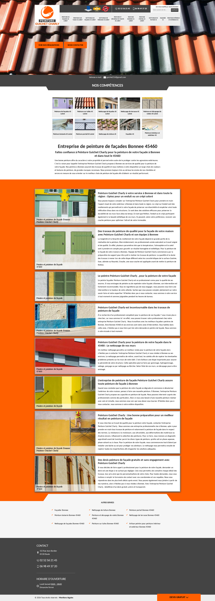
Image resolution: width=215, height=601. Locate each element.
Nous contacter (75, 45)
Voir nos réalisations (48, 45)
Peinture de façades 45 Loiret (66, 19)
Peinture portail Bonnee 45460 (141, 510)
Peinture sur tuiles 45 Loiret (77, 19)
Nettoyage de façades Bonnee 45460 (69, 524)
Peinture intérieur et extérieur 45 (173, 19)
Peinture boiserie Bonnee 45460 (68, 515)
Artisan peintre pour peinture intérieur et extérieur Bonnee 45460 (145, 525)
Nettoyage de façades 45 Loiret (90, 19)
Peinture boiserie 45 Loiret (130, 19)
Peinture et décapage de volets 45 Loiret (117, 19)
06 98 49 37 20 (141, 9)
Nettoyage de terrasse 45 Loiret (103, 19)
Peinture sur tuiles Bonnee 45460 (105, 524)
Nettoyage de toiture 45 (153, 19)
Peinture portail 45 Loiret (142, 19)
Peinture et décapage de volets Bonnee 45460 (108, 517)
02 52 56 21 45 (123, 9)
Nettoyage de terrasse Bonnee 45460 (144, 515)
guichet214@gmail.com (116, 77)
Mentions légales (66, 598)
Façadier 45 (163, 19)
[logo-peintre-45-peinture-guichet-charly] (47, 15)
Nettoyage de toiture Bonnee (103, 510)
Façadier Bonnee (61, 510)
